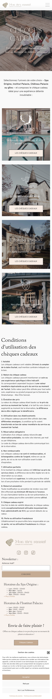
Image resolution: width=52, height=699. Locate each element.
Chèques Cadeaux (26, 643)
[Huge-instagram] (26, 552)
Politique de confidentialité (32, 696)
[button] (48, 652)
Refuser (26, 684)
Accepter (26, 677)
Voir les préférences (26, 690)
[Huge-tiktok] (33, 552)
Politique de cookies (16, 696)
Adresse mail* (8, 563)
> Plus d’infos (9, 596)
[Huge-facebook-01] (18, 552)
